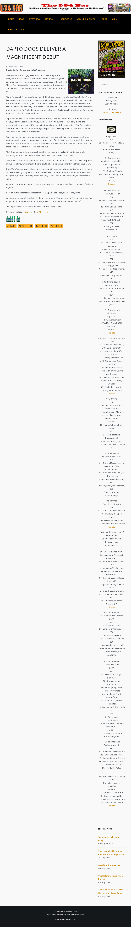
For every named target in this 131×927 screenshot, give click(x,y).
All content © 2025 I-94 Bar (65, 912)
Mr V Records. (41, 212)
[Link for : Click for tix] (111, 59)
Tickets (111, 184)
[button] (50, 19)
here (26, 212)
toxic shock (56, 226)
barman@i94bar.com (111, 112)
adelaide (11, 226)
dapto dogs (41, 226)
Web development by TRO (65, 919)
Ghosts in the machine (109, 865)
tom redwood (25, 226)
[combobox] (111, 84)
